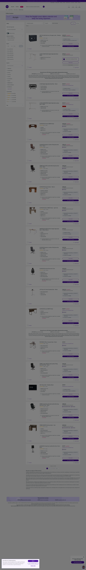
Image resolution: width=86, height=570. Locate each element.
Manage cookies (33, 565)
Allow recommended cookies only (33, 563)
